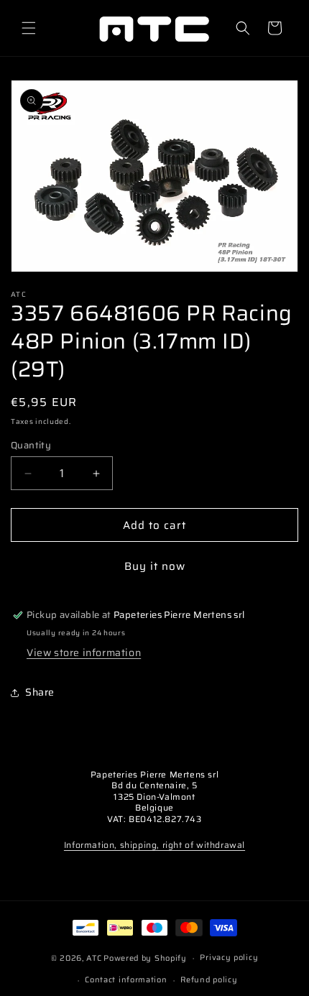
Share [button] (40, 692)
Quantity (31, 445)
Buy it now (154, 566)
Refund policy (208, 980)
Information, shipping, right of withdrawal (154, 845)
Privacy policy (229, 957)
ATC (93, 958)
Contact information (126, 980)
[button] (29, 28)
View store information (84, 652)
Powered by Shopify (145, 958)
